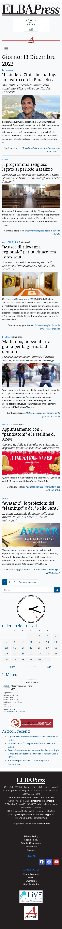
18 (55, 647)
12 (6, 647)
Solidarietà (7, 424)
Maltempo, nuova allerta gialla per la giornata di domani (26, 346)
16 (39, 647)
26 (6, 659)
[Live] (31, 896)
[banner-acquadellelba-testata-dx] (31, 25)
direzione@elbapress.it (42, 800)
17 (47, 647)
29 (31, 659)
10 (47, 641)
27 (14, 659)
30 (39, 659)
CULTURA (12, 242)
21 (22, 653)
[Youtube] (56, 862)
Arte (4, 242)
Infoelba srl (44, 823)
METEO (6, 336)
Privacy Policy (31, 836)
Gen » (50, 666)
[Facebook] (42, 862)
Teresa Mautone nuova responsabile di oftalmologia (33, 750)
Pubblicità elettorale (31, 843)
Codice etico (31, 846)
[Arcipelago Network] (31, 912)
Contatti (31, 850)
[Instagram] (49, 862)
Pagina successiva (27, 582)
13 (14, 647)
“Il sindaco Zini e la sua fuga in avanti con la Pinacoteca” (30, 77)
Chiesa (5, 159)
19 (6, 653)
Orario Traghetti (31, 873)
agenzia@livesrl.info (24, 814)
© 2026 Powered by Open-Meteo (15, 711)
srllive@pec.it (47, 814)
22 (31, 653)
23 (39, 653)
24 (47, 653)
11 (55, 641)
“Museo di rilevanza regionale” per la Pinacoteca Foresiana (29, 251)
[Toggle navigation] (6, 48)
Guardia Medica (31, 884)
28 (22, 659)
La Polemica (7, 69)
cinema (5, 498)
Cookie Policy (31, 839)
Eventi (31, 877)
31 (47, 659)
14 (22, 647)
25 (55, 653)
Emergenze (31, 880)
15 (31, 647)
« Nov (12, 666)
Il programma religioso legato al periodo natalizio (27, 166)
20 (14, 653)
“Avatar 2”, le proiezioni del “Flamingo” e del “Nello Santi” (30, 505)
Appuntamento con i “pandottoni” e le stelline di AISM (28, 434)
